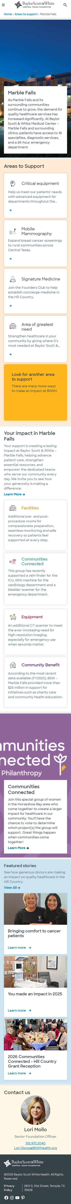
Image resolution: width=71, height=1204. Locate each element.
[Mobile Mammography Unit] (35, 243)
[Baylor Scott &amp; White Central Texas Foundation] (34, 4)
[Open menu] (4, 5)
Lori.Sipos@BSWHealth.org (35, 1148)
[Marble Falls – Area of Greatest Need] (35, 339)
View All (10, 887)
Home (8, 14)
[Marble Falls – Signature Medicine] (35, 291)
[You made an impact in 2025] (35, 986)
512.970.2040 (36, 1143)
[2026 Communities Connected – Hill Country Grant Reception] (35, 1049)
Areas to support (26, 14)
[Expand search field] (65, 5)
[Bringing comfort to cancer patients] (35, 923)
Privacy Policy (9, 1188)
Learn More (12, 494)
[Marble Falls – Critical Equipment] (35, 195)
